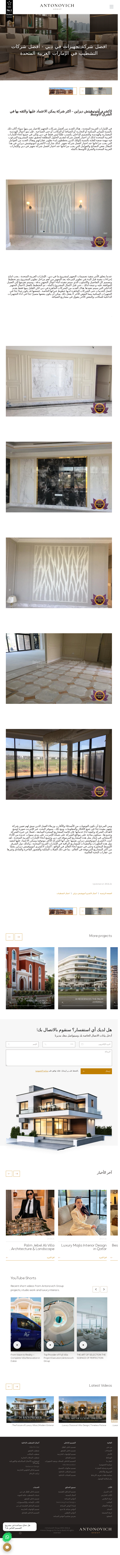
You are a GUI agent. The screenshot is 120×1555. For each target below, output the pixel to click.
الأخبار (109, 1454)
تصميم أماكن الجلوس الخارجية (28, 1470)
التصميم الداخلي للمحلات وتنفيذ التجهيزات (60, 1461)
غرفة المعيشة (107, 1513)
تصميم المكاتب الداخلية (67, 1472)
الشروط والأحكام (105, 1472)
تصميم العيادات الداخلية (67, 1475)
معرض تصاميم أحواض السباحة (64, 1516)
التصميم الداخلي (70, 1443)
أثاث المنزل (107, 1492)
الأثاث (110, 1487)
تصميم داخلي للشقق (68, 1451)
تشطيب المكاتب (33, 1454)
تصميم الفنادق (70, 1458)
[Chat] (7, 1547)
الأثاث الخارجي (106, 1495)
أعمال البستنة (71, 1495)
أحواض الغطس (70, 1513)
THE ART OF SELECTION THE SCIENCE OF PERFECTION (91, 1356)
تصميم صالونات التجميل (67, 1468)
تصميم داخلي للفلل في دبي (29, 1492)
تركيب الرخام (34, 1473)
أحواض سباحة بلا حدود (68, 1509)
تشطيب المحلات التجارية (30, 1458)
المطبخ (109, 1516)
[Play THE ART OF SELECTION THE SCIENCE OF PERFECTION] (92, 1324)
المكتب (109, 1502)
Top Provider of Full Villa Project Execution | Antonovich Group (59, 1358)
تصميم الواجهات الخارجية (66, 1454)
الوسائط (109, 1458)
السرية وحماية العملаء (103, 1468)
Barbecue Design (32, 1466)
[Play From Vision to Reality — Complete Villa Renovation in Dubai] (26, 1324)
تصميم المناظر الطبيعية (67, 1492)
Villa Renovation (69, 1465)
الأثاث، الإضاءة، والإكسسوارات (28, 1502)
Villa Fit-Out (34, 1447)
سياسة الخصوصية (41, 1071)
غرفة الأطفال (107, 1506)
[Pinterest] (20, 1533)
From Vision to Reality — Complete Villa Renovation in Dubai (25, 1358)
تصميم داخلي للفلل (69, 1447)
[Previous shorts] (96, 1289)
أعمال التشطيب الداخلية (30, 1443)
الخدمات (36, 1487)
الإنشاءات (108, 1451)
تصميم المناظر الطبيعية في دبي (27, 1506)
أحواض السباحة (70, 1499)
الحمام (109, 1509)
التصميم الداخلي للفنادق (30, 1513)
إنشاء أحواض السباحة (68, 1506)
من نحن (109, 1447)
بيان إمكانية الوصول (105, 1479)
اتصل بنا (109, 1461)
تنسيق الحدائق (70, 1487)
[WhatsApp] (7, 1537)
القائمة (109, 1443)
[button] (9, 936)
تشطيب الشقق (33, 1451)
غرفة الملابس (107, 1499)
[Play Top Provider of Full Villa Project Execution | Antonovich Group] (59, 1324)
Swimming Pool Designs (66, 1502)
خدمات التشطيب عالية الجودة (28, 1495)
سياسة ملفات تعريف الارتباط (101, 1475)
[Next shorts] (104, 1289)
